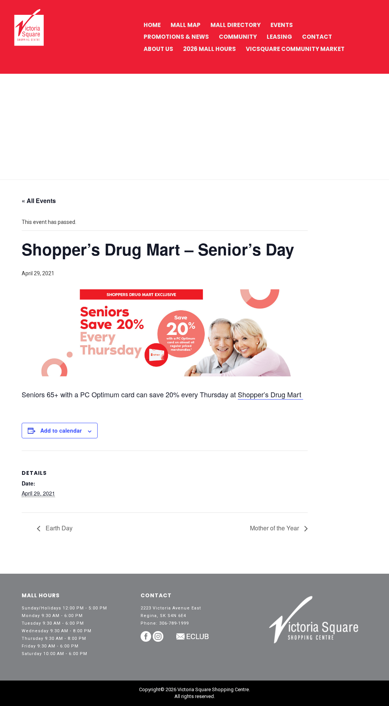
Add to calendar (61, 430)
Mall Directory (235, 25)
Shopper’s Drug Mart (270, 394)
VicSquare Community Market (295, 49)
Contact (317, 37)
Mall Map (186, 25)
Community (238, 37)
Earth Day (58, 528)
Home (152, 25)
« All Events (39, 200)
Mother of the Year (275, 528)
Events (281, 25)
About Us (158, 49)
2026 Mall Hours (209, 49)
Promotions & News (176, 37)
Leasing (279, 37)
